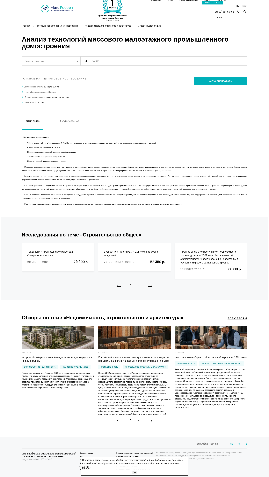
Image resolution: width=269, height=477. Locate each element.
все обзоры (237, 318)
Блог (81, 456)
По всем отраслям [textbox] (34, 61)
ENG (245, 5)
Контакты (221, 17)
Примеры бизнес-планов (127, 456)
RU (237, 5)
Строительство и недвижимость (40, 367)
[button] (150, 288)
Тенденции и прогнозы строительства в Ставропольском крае (50, 253)
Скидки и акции (86, 453)
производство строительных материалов (145, 367)
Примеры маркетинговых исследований (134, 453)
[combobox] (51, 61)
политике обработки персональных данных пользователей (122, 463)
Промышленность (109, 367)
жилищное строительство (75, 367)
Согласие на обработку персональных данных (43, 456)
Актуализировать (220, 81)
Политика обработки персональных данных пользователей (49, 453)
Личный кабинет (212, 3)
